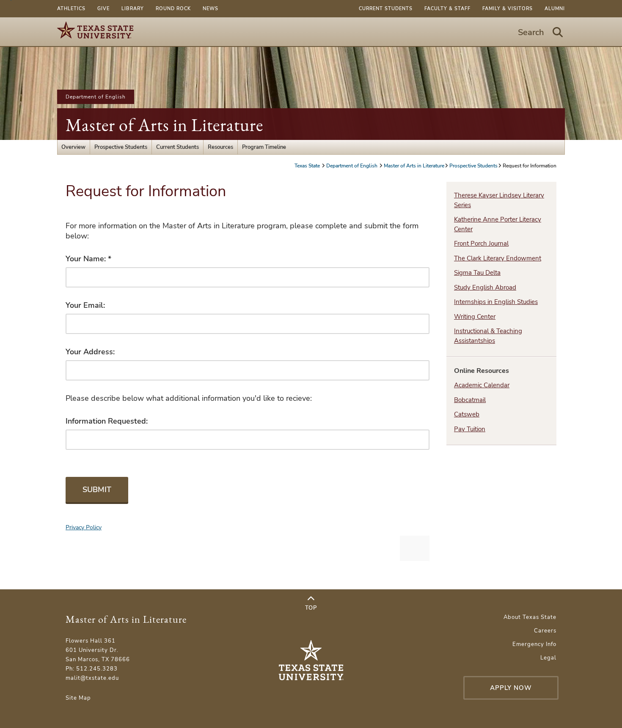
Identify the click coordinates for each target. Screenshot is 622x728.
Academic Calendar (481, 385)
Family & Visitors (507, 8)
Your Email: (85, 305)
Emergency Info (534, 644)
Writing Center (474, 316)
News (210, 8)
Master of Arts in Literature (164, 125)
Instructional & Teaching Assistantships (488, 336)
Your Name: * (88, 259)
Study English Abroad (485, 287)
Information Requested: (107, 421)
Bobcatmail (470, 400)
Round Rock (173, 8)
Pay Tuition (469, 429)
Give (103, 8)
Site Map (78, 698)
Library (132, 8)
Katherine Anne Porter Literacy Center (497, 224)
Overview (73, 147)
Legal (548, 658)
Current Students (386, 8)
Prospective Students (120, 147)
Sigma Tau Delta (477, 272)
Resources (220, 147)
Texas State (307, 165)
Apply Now (511, 688)
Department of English (96, 96)
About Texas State (530, 617)
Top (311, 608)
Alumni (555, 8)
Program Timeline (264, 147)
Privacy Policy (84, 527)
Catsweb (466, 414)
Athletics (71, 8)
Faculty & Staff (447, 8)
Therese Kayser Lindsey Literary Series (499, 200)
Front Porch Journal (481, 243)
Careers (545, 631)
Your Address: (90, 352)
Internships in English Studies (496, 302)
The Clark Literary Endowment (497, 258)
